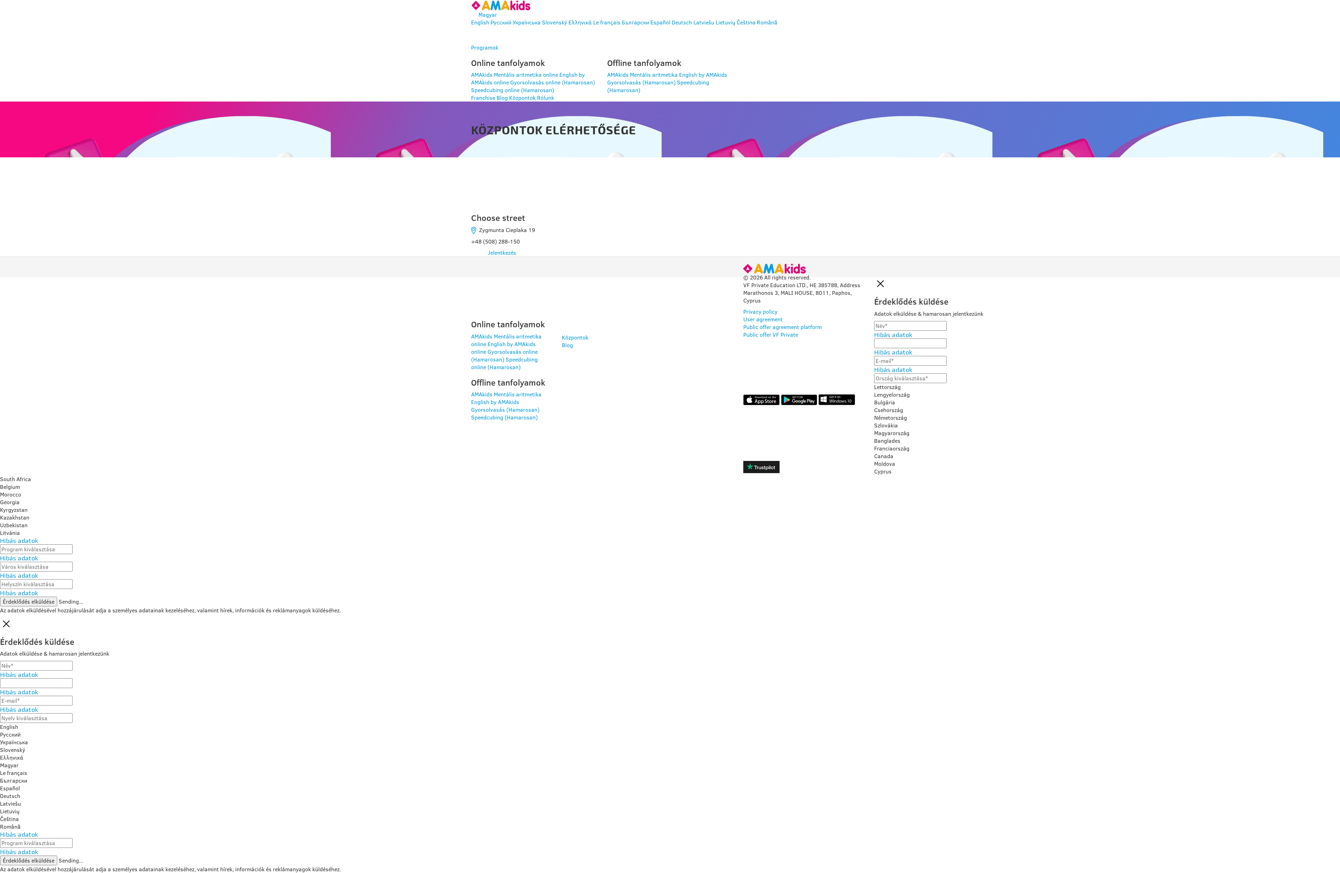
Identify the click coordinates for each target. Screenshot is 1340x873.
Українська (527, 22)
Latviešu (703, 22)
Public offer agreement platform (782, 327)
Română (767, 22)
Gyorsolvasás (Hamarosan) (641, 82)
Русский (501, 22)
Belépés (496, 34)
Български (635, 22)
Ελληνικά (580, 22)
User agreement (763, 319)
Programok (484, 47)
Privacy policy (760, 311)
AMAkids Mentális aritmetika (642, 75)
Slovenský (554, 22)
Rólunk (545, 98)
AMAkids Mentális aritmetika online (514, 75)
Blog (502, 98)
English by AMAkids (703, 75)
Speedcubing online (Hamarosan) (512, 90)
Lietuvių (725, 22)
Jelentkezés (502, 252)
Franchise (483, 98)
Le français (606, 22)
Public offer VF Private (770, 334)
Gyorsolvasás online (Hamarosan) (552, 82)
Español (660, 22)
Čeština (746, 22)
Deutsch (682, 22)
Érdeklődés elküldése (28, 601)
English (480, 22)
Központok (522, 98)
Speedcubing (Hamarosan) (504, 417)
